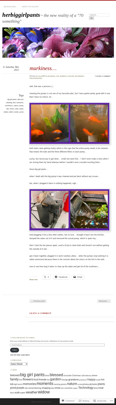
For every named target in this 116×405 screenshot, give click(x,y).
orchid (79, 384)
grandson (73, 379)
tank (16, 109)
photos (85, 384)
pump (21, 105)
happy (91, 379)
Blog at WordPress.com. (41, 402)
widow (6, 112)
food (36, 379)
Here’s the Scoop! (30, 7)
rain (7, 109)
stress (12, 109)
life (57, 76)
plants (101, 384)
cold (83, 375)
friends (42, 379)
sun (62, 388)
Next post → (104, 301)
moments (63, 76)
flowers (28, 379)
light (15, 384)
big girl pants (12, 99)
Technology (85, 387)
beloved (15, 375)
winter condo (13, 112)
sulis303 (42, 76)
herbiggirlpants (21, 14)
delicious (88, 375)
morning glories (60, 384)
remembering (34, 388)
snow (57, 387)
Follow (14, 350)
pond (13, 387)
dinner (94, 375)
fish (14, 102)
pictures (93, 384)
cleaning (9, 102)
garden (55, 379)
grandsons (83, 380)
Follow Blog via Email (23, 338)
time (96, 388)
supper (75, 388)
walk (17, 392)
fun (48, 380)
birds (47, 375)
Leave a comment (104, 76)
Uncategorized (36, 78)
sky (52, 388)
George (64, 380)
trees (12, 393)
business (51, 76)
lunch (20, 384)
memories (29, 384)
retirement (79, 76)
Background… (10, 7)
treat (100, 387)
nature (71, 76)
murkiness (9, 105)
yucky (21, 112)
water (21, 109)
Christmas (76, 375)
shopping (46, 388)
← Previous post (38, 301)
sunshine (68, 388)
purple (20, 387)
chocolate (67, 375)
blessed (20, 99)
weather (31, 392)
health (98, 380)
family (14, 379)
